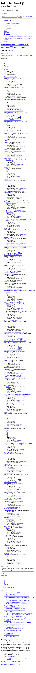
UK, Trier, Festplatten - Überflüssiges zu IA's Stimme (18, 443)
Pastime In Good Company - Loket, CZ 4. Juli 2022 (18, 219)
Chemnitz (6, 544)
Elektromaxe (9, 519)
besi (19, 82)
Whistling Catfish (22, 188)
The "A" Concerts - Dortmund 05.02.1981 (15, 320)
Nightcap (8, 387)
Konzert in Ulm (8, 358)
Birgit (7, 87)
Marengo (8, 229)
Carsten (8, 536)
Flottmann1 (9, 413)
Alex (7, 453)
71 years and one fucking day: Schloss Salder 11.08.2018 (19, 311)
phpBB (9, 659)
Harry (19, 550)
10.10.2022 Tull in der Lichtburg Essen (14, 210)
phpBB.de (19, 661)
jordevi (20, 287)
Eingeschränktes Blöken (10, 403)
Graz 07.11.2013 (8, 473)
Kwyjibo (20, 164)
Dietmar (8, 192)
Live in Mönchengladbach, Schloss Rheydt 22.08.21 (18, 246)
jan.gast (20, 278)
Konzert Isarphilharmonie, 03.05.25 (13, 131)
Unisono (8, 274)
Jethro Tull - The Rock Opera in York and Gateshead (18, 394)
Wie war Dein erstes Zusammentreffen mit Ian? (16, 85)
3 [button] (4, 64)
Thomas (20, 155)
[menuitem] (14, 23)
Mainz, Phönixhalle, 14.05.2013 (12, 526)
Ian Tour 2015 (8, 412)
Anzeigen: (5, 568)
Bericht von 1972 (8, 553)
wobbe (8, 99)
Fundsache (7, 264)
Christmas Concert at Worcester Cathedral (15, 376)
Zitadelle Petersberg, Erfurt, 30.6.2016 (14, 367)
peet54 (19, 117)
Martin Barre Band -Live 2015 (12, 385)
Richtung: (5, 570)
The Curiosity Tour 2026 (10, 77)
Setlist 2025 (7, 140)
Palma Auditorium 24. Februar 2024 (13, 149)
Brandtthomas (10, 510)
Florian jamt (7, 464)
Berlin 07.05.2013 (9, 535)
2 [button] (4, 62)
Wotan (19, 479)
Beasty (8, 492)
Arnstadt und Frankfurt (10, 281)
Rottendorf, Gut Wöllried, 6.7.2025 (13, 111)
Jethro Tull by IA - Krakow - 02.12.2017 (15, 341)
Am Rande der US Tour (10, 499)
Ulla (7, 483)
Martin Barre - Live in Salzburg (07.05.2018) (16, 332)
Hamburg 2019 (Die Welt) (11, 272)
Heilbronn (6, 517)
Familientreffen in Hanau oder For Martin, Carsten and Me (19, 290)
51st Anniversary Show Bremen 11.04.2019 (15, 302)
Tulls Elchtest (7, 228)
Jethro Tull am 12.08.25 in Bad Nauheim (15, 97)
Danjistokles (9, 180)
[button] (6, 67)
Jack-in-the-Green (11, 333)
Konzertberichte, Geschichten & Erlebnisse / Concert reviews (15, 46)
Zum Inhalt (4, 13)
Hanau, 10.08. (8, 158)
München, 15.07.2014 (10, 452)
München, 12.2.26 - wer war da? (12, 120)
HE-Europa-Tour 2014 (10, 427)
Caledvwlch (9, 545)
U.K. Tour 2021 (8, 237)
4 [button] (4, 65)
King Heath (11, 50)
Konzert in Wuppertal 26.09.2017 (13, 350)
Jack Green (21, 329)
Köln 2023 (7, 167)
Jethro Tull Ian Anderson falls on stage (14, 191)
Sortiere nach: (20, 568)
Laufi (19, 94)
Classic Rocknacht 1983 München (13, 255)
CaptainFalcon (10, 78)
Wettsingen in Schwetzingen (11, 491)
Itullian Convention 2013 (10, 482)
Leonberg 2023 (8, 179)
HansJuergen (9, 112)
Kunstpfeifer (9, 212)
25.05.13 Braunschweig (10, 508)
